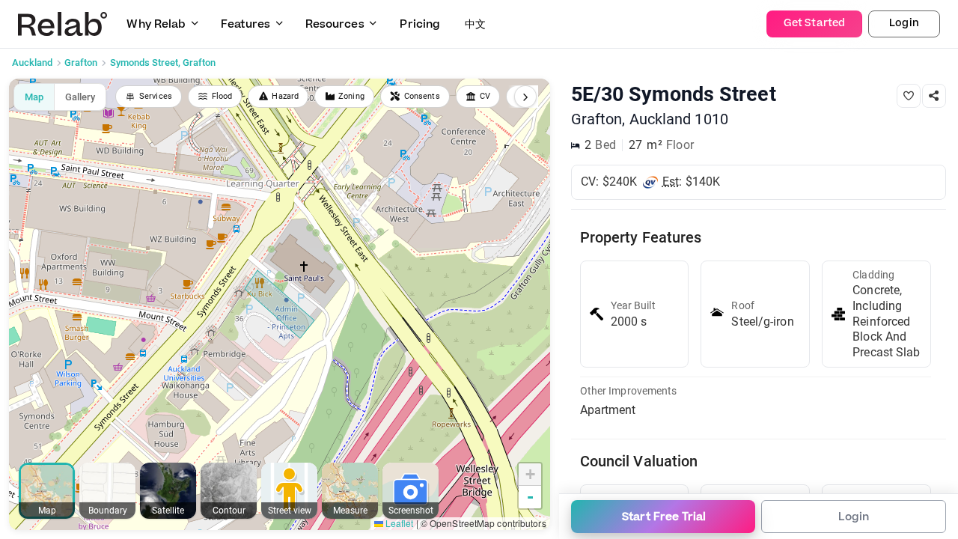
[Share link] (934, 96)
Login (904, 23)
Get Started (814, 23)
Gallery (80, 97)
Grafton (80, 62)
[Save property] (909, 96)
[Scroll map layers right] (525, 96)
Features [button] (245, 24)
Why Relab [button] (156, 24)
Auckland (32, 62)
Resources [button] (334, 24)
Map (34, 97)
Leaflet (398, 523)
